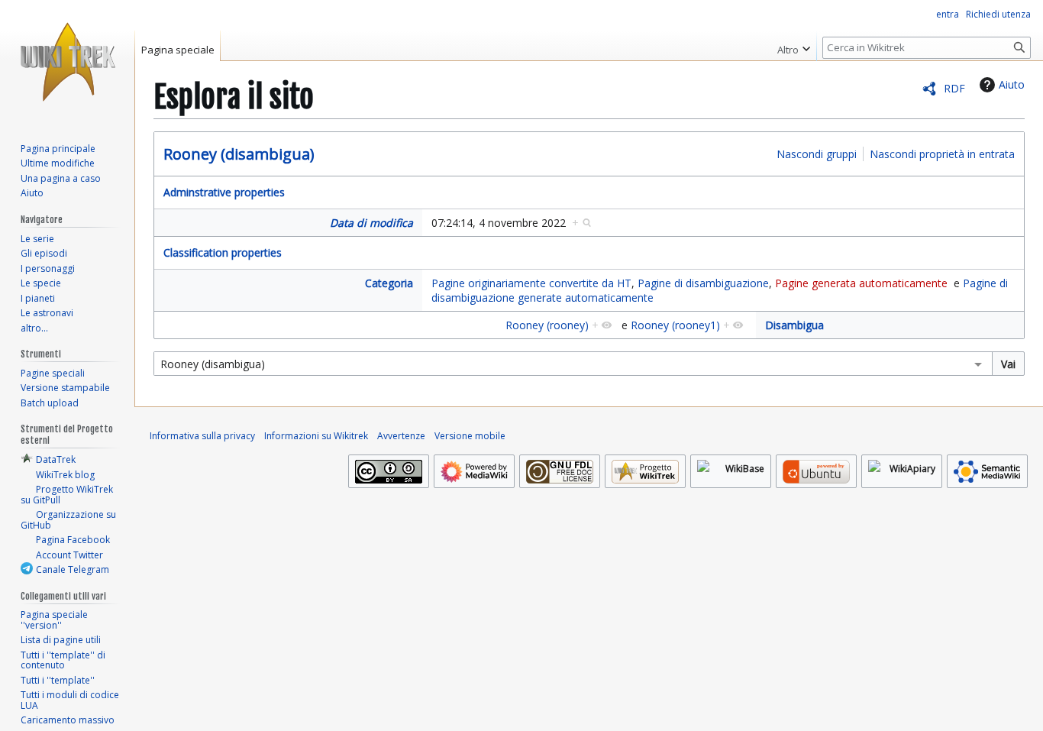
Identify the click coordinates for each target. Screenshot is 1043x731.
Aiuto (1012, 84)
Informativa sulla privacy (202, 435)
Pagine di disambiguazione (703, 283)
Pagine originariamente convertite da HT (531, 283)
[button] (793, 46)
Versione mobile (469, 435)
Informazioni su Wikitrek (316, 435)
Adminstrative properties (224, 192)
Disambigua (794, 325)
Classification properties (222, 252)
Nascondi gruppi (817, 154)
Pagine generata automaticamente (861, 283)
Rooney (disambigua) (239, 154)
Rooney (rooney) (547, 325)
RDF (954, 88)
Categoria (389, 283)
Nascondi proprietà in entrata (942, 154)
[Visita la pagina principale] (67, 61)
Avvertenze (401, 435)
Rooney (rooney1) (675, 325)
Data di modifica (371, 222)
